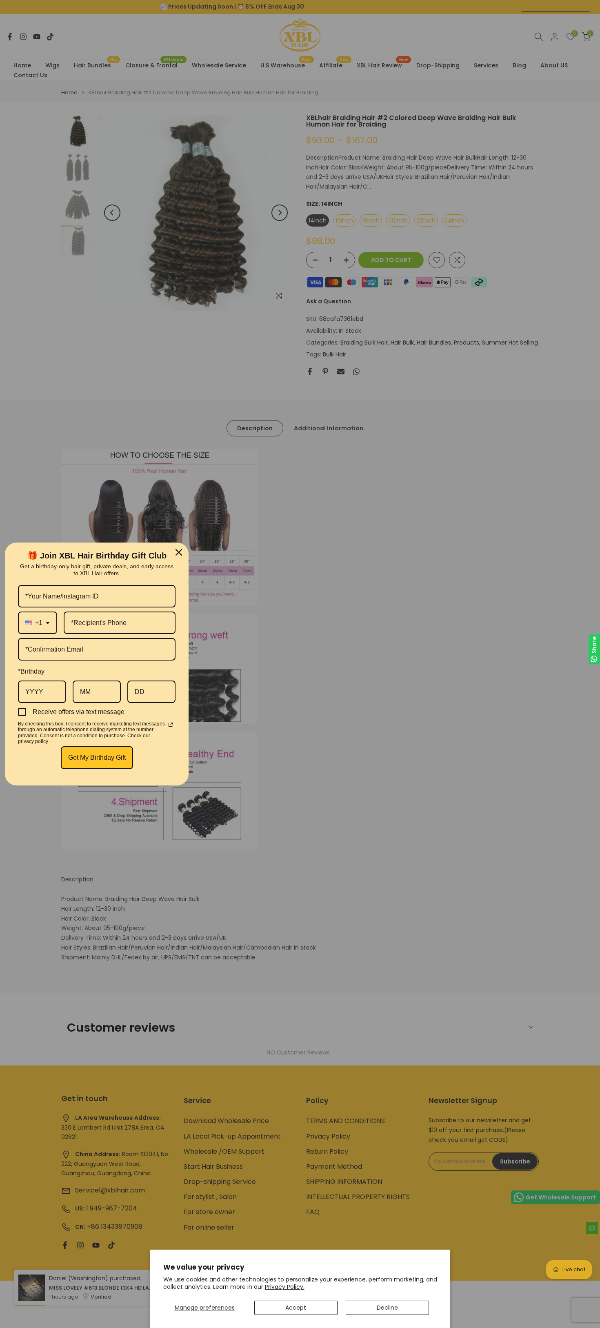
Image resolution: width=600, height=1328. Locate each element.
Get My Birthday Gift (97, 757)
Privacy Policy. (284, 1287)
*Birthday (31, 671)
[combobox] (37, 623)
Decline (387, 1308)
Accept (295, 1308)
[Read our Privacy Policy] (171, 725)
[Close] (179, 552)
